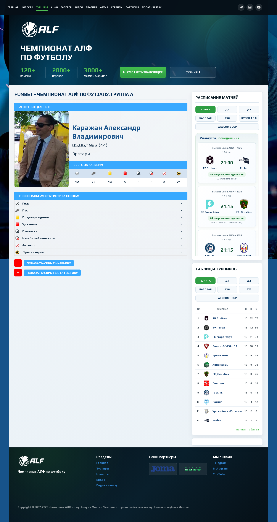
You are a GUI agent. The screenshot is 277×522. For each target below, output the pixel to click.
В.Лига (205, 109)
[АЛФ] (56, 29)
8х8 (227, 289)
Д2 (249, 109)
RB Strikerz (220, 318)
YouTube (219, 474)
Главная (102, 463)
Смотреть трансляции (145, 72)
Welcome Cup (227, 126)
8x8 (227, 118)
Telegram (220, 463)
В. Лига (205, 280)
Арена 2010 (220, 355)
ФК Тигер (219, 327)
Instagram (220, 468)
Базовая (205, 118)
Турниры (193, 72)
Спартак (218, 383)
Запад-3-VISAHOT (225, 346)
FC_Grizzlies (221, 374)
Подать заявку (107, 485)
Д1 (227, 109)
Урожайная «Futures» (227, 411)
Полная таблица (247, 429)
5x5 (249, 289)
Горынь (218, 392)
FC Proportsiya (222, 336)
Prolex (217, 420)
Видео (100, 479)
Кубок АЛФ (249, 118)
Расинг (217, 401)
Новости (102, 474)
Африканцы (221, 364)
